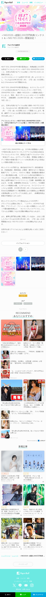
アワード (18, 303)
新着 (18, 2)
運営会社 (18, 589)
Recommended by (32, 440)
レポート (25, 581)
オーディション (28, 303)
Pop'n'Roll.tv (23, 309)
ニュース (25, 2)
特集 (30, 581)
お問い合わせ (26, 589)
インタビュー (38, 2)
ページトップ (23, 564)
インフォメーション (23, 243)
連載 (31, 2)
